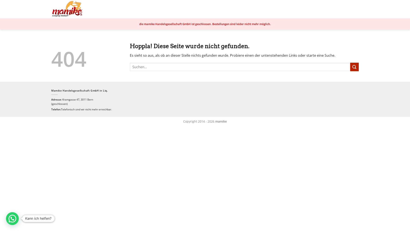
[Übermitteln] (354, 67)
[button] (12, 218)
